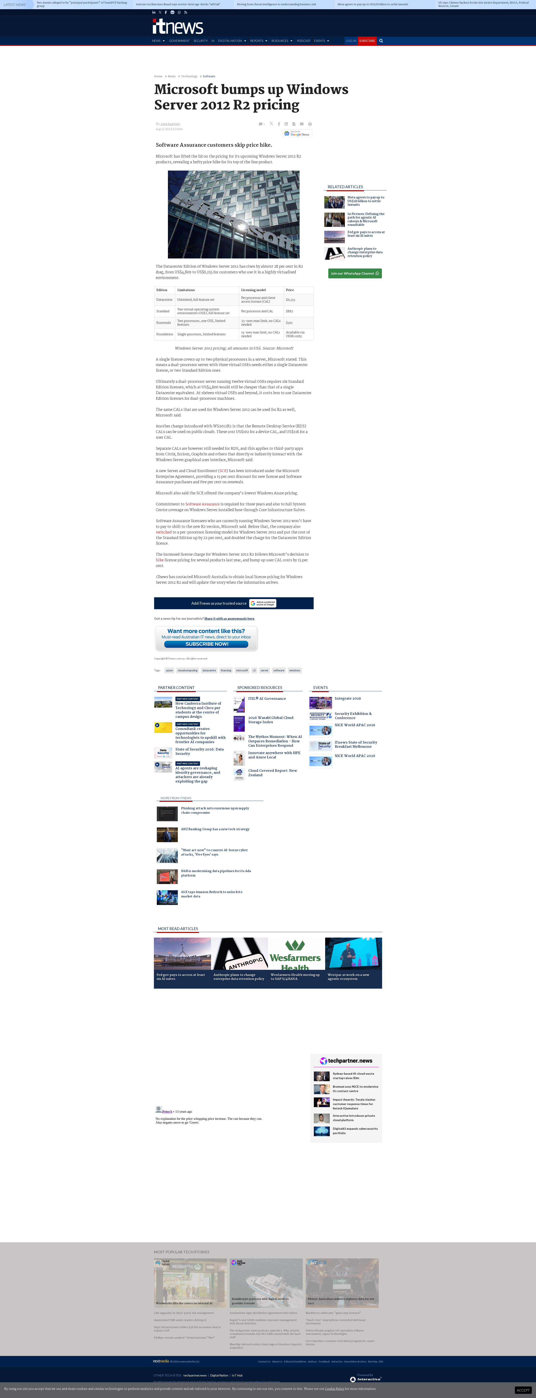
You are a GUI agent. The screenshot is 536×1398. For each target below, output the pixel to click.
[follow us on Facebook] (166, 12)
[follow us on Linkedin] (154, 12)
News (172, 76)
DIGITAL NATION (230, 40)
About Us (277, 1361)
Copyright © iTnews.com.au (169, 658)
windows (294, 670)
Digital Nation (219, 1375)
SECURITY (201, 40)
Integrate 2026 (348, 699)
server (264, 670)
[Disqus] (229, 1047)
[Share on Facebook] (279, 124)
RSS (381, 1361)
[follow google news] (172, 12)
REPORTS (256, 40)
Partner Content (176, 687)
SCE (223, 471)
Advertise (337, 1361)
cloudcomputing (187, 670)
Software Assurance (202, 504)
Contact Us (264, 1361)
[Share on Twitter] (272, 124)
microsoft (242, 670)
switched (164, 532)
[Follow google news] (296, 133)
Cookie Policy (334, 1389)
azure (169, 670)
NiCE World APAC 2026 (355, 725)
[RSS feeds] (186, 12)
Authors (312, 1361)
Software (209, 76)
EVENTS (319, 40)
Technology (189, 76)
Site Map (372, 1361)
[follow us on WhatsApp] (179, 12)
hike (160, 560)
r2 (254, 670)
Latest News (15, 4)
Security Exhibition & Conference (353, 716)
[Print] (309, 124)
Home (158, 76)
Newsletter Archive (355, 1361)
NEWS (156, 40)
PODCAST (304, 40)
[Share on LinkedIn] (287, 124)
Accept (523, 1390)
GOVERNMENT (179, 40)
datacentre (209, 670)
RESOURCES (279, 40)
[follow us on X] (160, 12)
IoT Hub (237, 1375)
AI (213, 40)
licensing (226, 670)
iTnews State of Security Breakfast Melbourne (356, 745)
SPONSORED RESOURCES (259, 687)
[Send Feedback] (294, 124)
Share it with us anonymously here (229, 618)
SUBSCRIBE (367, 40)
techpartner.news (195, 1375)
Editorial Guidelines (295, 1361)
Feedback (324, 1361)
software (278, 670)
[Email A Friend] (302, 124)
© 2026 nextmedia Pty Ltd (184, 1361)
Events (320, 687)
